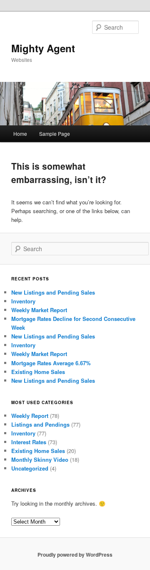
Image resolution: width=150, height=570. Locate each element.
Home (20, 133)
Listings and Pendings (40, 424)
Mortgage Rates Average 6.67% (51, 363)
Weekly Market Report (39, 310)
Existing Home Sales (38, 372)
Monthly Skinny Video (39, 459)
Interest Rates (28, 442)
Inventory (23, 301)
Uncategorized (29, 468)
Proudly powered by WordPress (75, 554)
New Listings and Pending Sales (53, 292)
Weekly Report (29, 416)
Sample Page (54, 133)
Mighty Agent (43, 48)
